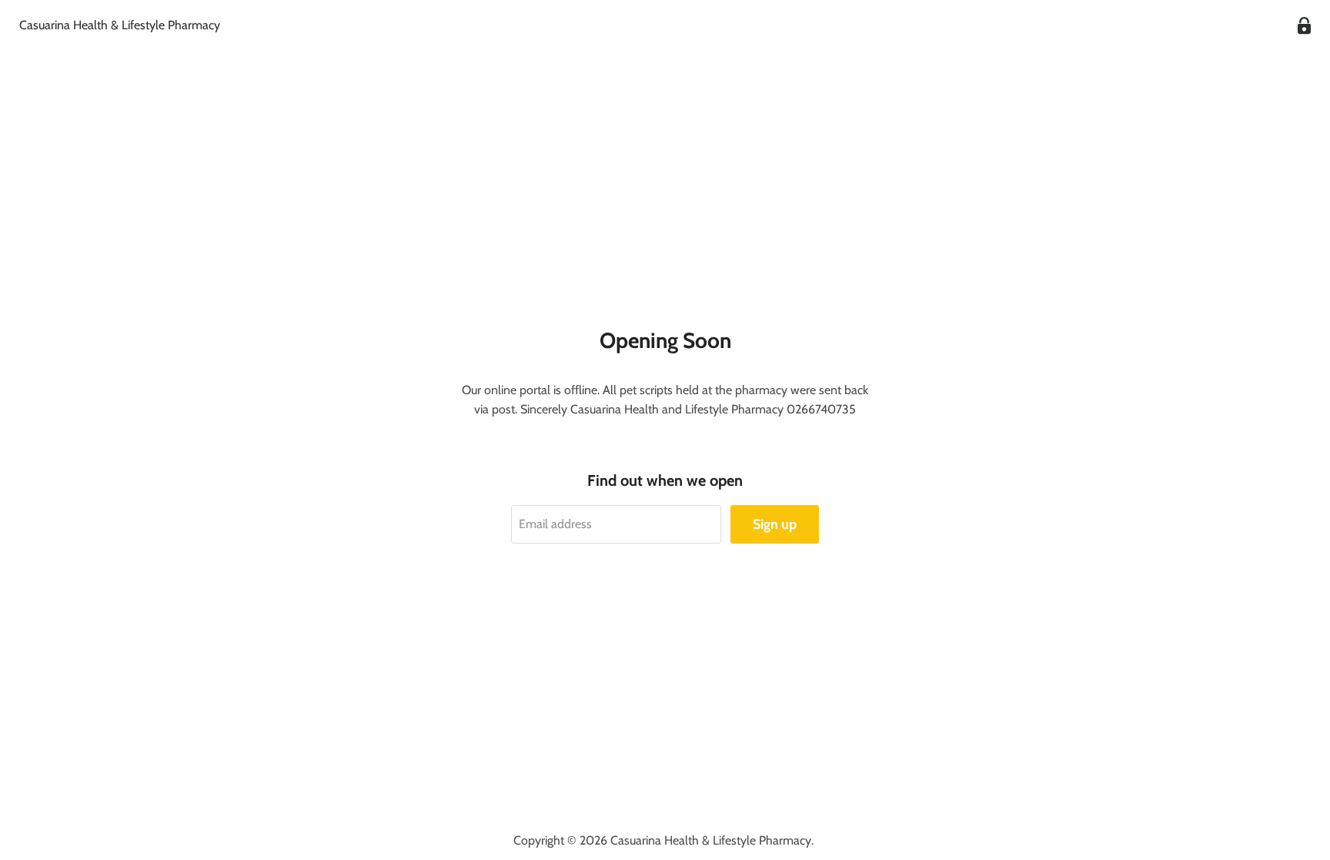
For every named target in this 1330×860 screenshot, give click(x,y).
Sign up (775, 524)
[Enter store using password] (1304, 26)
